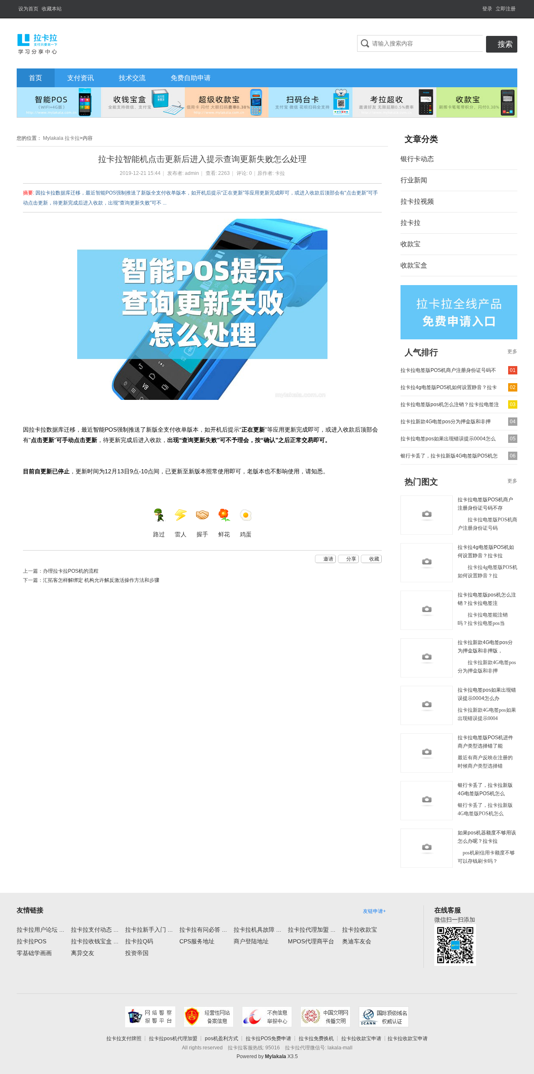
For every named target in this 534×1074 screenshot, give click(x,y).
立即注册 (506, 9)
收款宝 (410, 244)
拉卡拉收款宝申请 (361, 1038)
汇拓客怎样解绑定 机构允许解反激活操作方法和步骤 (101, 580)
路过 (159, 534)
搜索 (505, 44)
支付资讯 (80, 77)
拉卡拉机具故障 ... (257, 929)
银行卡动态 (417, 158)
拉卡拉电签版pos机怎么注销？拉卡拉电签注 (449, 404)
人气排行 (421, 352)
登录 (487, 9)
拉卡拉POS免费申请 (268, 1038)
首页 (35, 77)
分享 (351, 559)
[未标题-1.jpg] (202, 309)
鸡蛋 (246, 534)
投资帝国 (137, 953)
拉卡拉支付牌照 (123, 1038)
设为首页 (28, 9)
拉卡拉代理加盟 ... (311, 929)
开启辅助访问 (478, 6)
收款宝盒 (413, 265)
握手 (202, 534)
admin (192, 173)
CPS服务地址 (196, 941)
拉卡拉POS (31, 941)
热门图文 (421, 481)
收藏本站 (52, 9)
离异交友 (82, 953)
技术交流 (132, 77)
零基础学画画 (34, 953)
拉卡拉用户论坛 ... (40, 929)
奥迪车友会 (356, 941)
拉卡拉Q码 (139, 941)
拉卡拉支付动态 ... (94, 929)
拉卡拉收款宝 (359, 929)
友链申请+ (374, 911)
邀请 (328, 559)
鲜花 (224, 534)
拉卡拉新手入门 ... (149, 929)
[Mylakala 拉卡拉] (37, 43)
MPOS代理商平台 (311, 941)
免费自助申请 (191, 77)
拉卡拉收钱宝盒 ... (94, 941)
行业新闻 (413, 180)
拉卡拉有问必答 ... (203, 929)
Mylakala (275, 1056)
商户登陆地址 (251, 941)
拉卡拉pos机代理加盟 (173, 1038)
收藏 (374, 559)
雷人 (180, 534)
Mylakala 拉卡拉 (61, 138)
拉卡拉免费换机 (316, 1038)
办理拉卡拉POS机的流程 (70, 571)
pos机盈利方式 (221, 1038)
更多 (512, 351)
